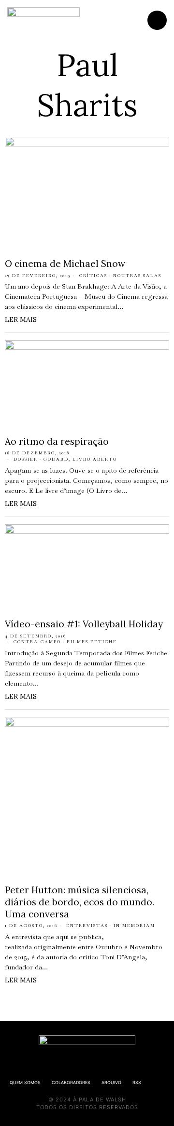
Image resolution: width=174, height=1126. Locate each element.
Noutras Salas (137, 275)
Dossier (26, 459)
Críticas (93, 275)
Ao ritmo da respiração (57, 441)
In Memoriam (134, 925)
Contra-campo (37, 642)
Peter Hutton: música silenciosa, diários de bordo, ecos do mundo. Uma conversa (79, 901)
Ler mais (21, 319)
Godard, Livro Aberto (80, 459)
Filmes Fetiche (92, 642)
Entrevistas (87, 925)
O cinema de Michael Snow (65, 263)
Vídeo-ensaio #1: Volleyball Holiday (84, 624)
